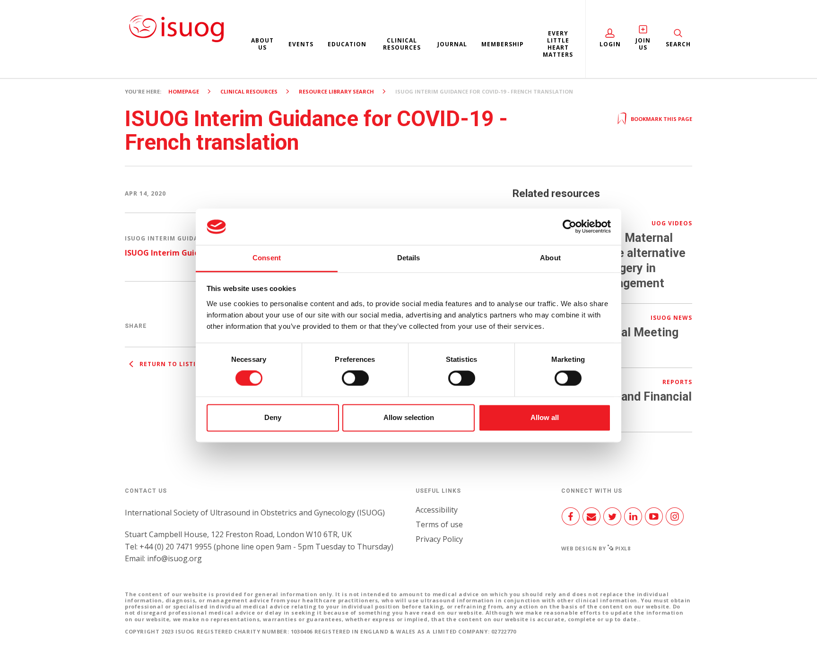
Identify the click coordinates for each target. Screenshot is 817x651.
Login (610, 44)
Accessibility (437, 510)
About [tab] (550, 258)
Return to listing (172, 364)
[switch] (355, 382)
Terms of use (439, 524)
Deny (272, 417)
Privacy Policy (439, 539)
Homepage (183, 91)
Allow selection (408, 417)
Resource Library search (336, 91)
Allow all (544, 417)
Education (347, 44)
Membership (502, 44)
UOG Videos (672, 223)
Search (678, 44)
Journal (452, 44)
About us (262, 44)
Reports (677, 382)
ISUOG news (671, 318)
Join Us (643, 44)
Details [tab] (408, 258)
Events (300, 44)
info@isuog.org (174, 558)
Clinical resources (402, 44)
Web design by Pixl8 (596, 548)
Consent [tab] (266, 258)
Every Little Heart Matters (558, 44)
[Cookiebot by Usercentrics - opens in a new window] (569, 227)
